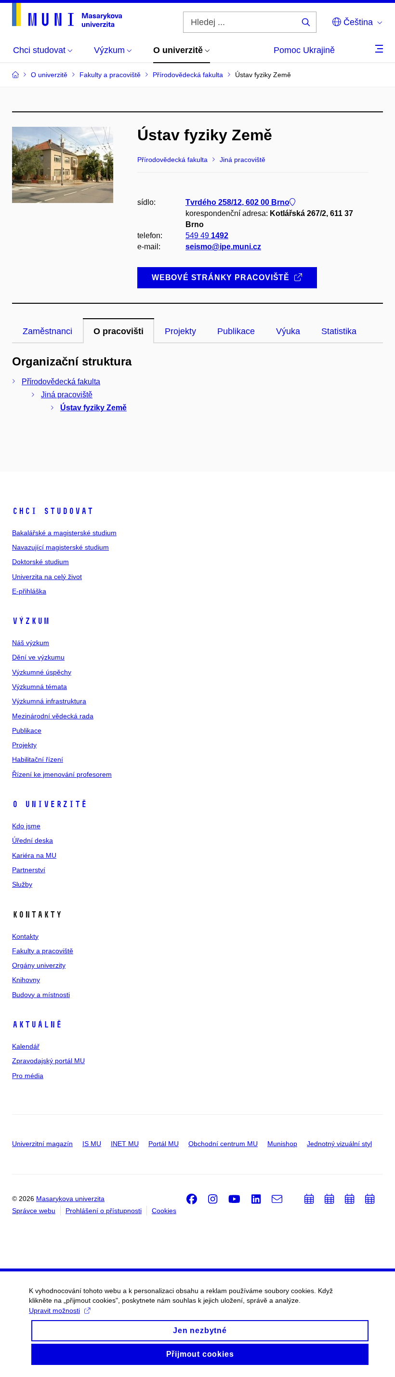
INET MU (125, 1144)
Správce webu (33, 1211)
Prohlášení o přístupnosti (104, 1211)
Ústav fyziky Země (93, 408)
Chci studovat (52, 511)
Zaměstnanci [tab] (47, 331)
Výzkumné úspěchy (41, 672)
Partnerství (28, 870)
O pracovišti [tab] (118, 331)
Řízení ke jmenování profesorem (62, 774)
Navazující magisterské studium (60, 547)
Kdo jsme (26, 826)
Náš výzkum (30, 643)
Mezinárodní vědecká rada (52, 716)
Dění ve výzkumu (38, 657)
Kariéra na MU (34, 855)
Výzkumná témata (39, 686)
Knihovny (26, 980)
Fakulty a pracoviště (42, 951)
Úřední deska (32, 840)
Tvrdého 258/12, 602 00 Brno (237, 202)
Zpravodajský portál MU (48, 1061)
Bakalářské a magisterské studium (64, 533)
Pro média (27, 1076)
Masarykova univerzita (70, 1198)
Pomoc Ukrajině (304, 50)
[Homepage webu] (67, 15)
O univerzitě (49, 804)
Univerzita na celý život (47, 576)
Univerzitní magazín (42, 1144)
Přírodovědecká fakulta (61, 382)
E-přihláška (29, 591)
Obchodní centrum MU (223, 1144)
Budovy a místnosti (41, 995)
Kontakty (25, 936)
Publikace (26, 730)
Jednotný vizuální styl (339, 1144)
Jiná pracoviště (66, 395)
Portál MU (163, 1144)
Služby (22, 884)
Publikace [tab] (236, 331)
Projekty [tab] (180, 331)
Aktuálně (37, 1024)
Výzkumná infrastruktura (49, 701)
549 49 (206, 235)
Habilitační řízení (37, 759)
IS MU (91, 1144)
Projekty (24, 745)
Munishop (282, 1144)
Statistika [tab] (338, 331)
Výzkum (31, 621)
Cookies (164, 1211)
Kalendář (26, 1046)
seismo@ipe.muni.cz (223, 247)
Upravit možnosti (54, 1310)
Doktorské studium (40, 562)
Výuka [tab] (288, 331)
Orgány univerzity (39, 965)
